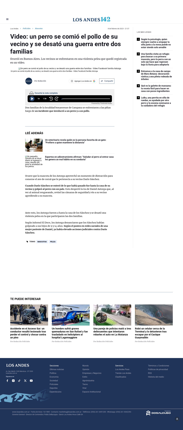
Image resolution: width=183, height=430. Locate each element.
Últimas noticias (57, 369)
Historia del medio (156, 377)
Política (53, 373)
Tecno (85, 384)
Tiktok (19, 380)
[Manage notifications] (177, 419)
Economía (54, 377)
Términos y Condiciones (158, 365)
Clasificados (120, 377)
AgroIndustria (88, 380)
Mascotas (42, 242)
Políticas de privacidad (158, 369)
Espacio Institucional (91, 392)
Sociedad (54, 380)
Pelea (52, 242)
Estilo (84, 377)
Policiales (26, 28)
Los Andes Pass (122, 369)
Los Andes (14, 29)
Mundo (85, 365)
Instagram (13, 380)
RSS (150, 373)
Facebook (7, 380)
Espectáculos (55, 392)
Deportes (54, 388)
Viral (84, 388)
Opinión (85, 369)
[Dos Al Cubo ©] (158, 415)
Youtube (31, 380)
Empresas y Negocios (91, 373)
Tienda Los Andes (123, 373)
